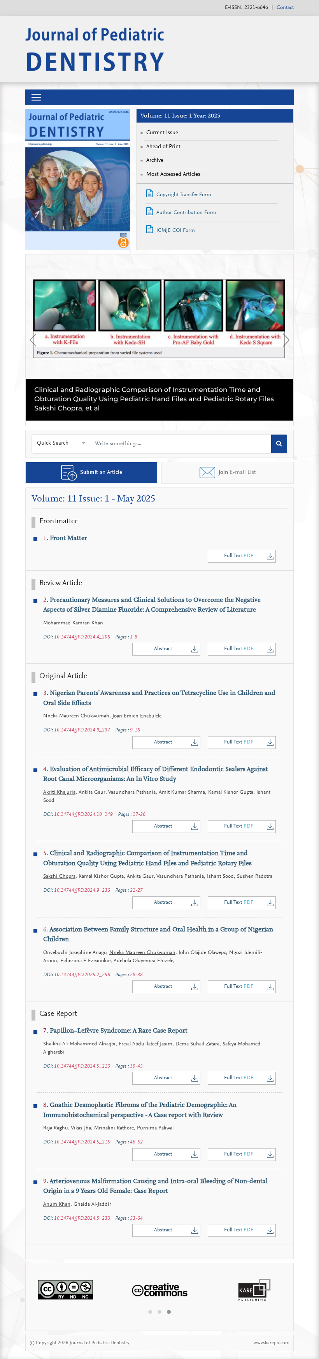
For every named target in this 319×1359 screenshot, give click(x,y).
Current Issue (162, 133)
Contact (285, 8)
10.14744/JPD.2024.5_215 (82, 1142)
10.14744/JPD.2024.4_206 (82, 637)
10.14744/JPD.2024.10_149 (83, 814)
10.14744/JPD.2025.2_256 (82, 974)
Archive (154, 160)
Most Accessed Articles (173, 174)
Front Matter (65, 538)
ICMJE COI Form (175, 230)
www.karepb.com (271, 1342)
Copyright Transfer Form (183, 195)
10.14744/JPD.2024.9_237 (82, 730)
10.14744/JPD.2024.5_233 (82, 1218)
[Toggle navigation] (36, 97)
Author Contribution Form (185, 213)
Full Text (238, 556)
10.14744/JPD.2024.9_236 (82, 890)
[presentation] (33, 340)
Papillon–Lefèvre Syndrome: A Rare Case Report (115, 1031)
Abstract (163, 649)
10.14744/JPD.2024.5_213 (82, 1066)
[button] (61, 444)
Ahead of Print (163, 147)
